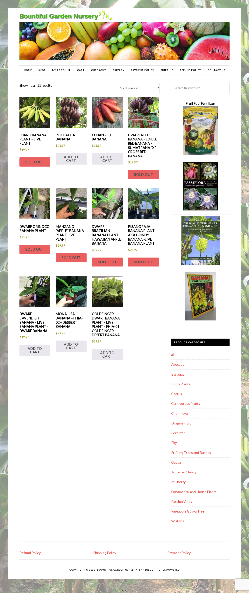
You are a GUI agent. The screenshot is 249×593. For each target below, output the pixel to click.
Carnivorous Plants (185, 403)
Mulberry (178, 482)
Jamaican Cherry (183, 472)
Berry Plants (180, 384)
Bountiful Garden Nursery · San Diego (125, 569)
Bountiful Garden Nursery (124, 37)
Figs (174, 442)
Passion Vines (181, 501)
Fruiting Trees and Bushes (191, 452)
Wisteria (177, 521)
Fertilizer (178, 433)
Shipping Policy (104, 553)
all (172, 354)
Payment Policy (179, 553)
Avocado (177, 364)
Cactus (176, 394)
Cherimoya (179, 413)
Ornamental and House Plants (194, 492)
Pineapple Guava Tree (188, 511)
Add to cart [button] (71, 159)
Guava (176, 462)
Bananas (177, 374)
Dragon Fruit (181, 423)
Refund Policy (30, 553)
